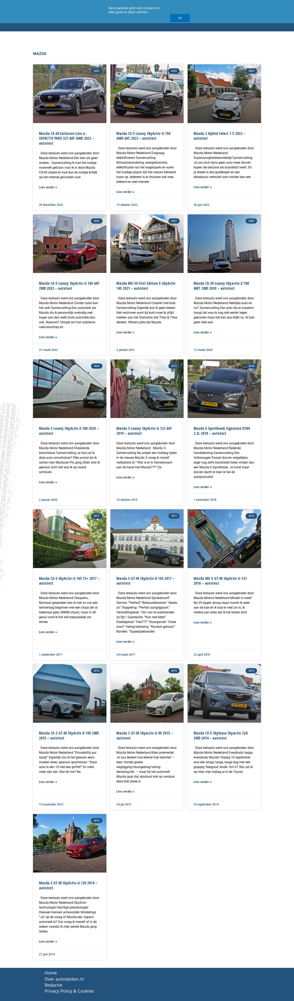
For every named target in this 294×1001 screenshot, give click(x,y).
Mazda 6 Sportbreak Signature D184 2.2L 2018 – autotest (222, 431)
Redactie (53, 985)
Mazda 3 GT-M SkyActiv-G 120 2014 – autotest (68, 885)
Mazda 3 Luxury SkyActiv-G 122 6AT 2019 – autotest (144, 431)
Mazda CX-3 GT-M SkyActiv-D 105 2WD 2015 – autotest (69, 735)
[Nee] (289, 12)
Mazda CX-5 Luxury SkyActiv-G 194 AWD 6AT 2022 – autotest (143, 136)
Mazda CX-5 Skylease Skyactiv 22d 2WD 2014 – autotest (221, 735)
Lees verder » (48, 187)
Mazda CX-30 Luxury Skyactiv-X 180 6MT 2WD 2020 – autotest (221, 286)
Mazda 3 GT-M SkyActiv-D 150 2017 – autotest (145, 581)
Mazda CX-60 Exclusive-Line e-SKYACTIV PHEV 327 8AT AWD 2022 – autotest (66, 138)
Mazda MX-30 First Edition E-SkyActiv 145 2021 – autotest (145, 286)
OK (180, 18)
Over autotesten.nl (64, 979)
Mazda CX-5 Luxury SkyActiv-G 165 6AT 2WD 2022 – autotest (69, 286)
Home (51, 973)
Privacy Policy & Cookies (69, 991)
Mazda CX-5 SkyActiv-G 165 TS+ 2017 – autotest (69, 581)
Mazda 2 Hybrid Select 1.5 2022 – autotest (219, 136)
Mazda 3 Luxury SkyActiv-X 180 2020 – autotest (69, 431)
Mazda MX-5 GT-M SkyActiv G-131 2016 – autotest (220, 581)
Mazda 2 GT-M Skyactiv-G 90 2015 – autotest (144, 735)
